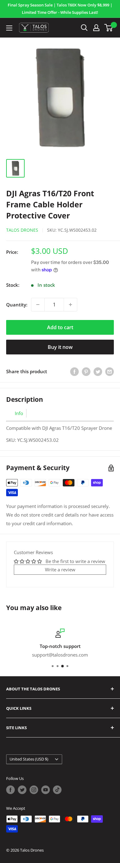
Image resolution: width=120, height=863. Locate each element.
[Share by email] (109, 371)
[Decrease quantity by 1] (37, 304)
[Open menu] (9, 28)
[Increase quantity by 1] (70, 304)
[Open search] (84, 27)
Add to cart (60, 327)
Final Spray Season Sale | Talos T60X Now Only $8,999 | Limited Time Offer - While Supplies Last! (60, 8)
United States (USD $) (29, 759)
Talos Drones (22, 230)
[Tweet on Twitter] (98, 371)
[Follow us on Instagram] (34, 789)
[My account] (96, 27)
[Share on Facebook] (74, 371)
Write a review (60, 569)
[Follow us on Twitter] (22, 789)
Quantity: (16, 305)
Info (19, 413)
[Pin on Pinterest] (86, 371)
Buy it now (60, 347)
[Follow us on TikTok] (57, 789)
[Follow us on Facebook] (10, 789)
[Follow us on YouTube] (45, 789)
